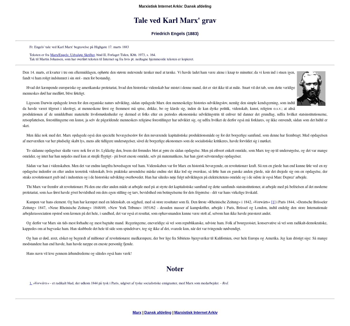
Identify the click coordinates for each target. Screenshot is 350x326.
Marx (137, 313)
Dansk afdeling (157, 313)
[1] (273, 201)
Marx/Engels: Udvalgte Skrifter (72, 54)
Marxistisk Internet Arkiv (196, 313)
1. (31, 283)
